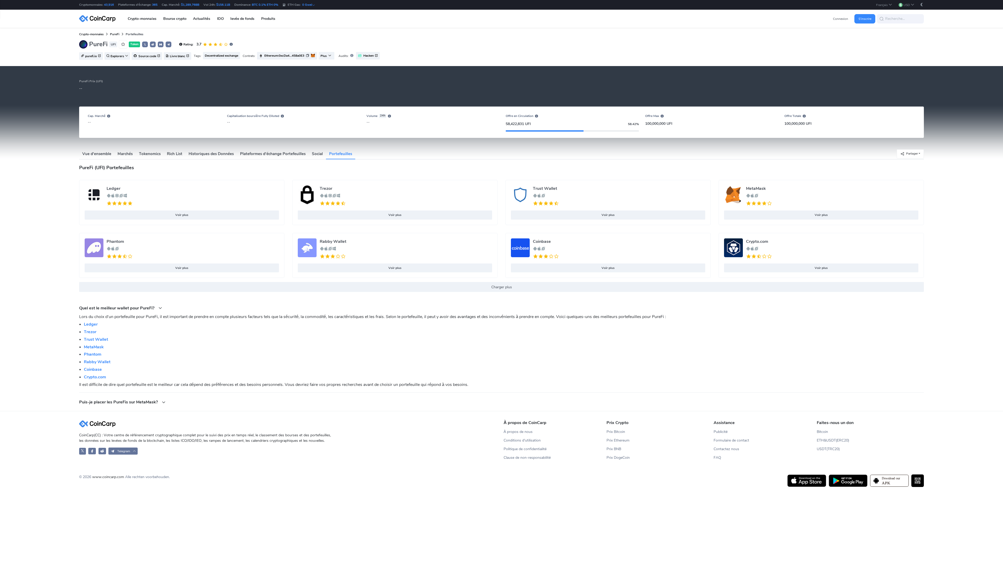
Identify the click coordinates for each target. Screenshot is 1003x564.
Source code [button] (147, 56)
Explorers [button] (117, 56)
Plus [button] (323, 56)
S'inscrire (865, 19)
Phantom (115, 241)
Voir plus (181, 215)
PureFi (114, 34)
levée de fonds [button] (242, 18)
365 (155, 5)
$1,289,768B (190, 5)
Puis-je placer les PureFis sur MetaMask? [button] (119, 402)
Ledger (113, 188)
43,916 (109, 5)
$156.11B (223, 5)
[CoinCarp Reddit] (102, 451)
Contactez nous (726, 448)
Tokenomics (150, 153)
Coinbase (542, 241)
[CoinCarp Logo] (98, 18)
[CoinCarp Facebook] (92, 451)
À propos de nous (518, 431)
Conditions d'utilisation (522, 440)
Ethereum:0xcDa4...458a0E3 (284, 56)
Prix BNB (614, 448)
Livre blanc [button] (177, 56)
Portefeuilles (340, 153)
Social (317, 153)
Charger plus (501, 287)
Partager (912, 153)
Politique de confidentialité (525, 448)
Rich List (174, 153)
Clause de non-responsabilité (527, 457)
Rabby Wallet (333, 241)
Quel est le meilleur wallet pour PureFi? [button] (117, 308)
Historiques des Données (211, 153)
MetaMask (756, 188)
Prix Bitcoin (616, 431)
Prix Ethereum (618, 440)
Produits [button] (268, 18)
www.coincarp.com (108, 476)
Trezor (326, 188)
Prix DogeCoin (618, 457)
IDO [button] (220, 18)
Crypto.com (757, 241)
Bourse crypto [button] (174, 18)
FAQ (717, 457)
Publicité (721, 431)
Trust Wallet (545, 188)
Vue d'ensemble (96, 153)
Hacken (368, 56)
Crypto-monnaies (91, 34)
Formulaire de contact (731, 440)
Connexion (840, 19)
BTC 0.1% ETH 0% (265, 5)
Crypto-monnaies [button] (142, 18)
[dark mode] (922, 5)
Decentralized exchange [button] (221, 56)
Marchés (125, 153)
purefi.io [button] (91, 56)
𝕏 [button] (145, 45)
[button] (884, 5)
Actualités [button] (201, 18)
